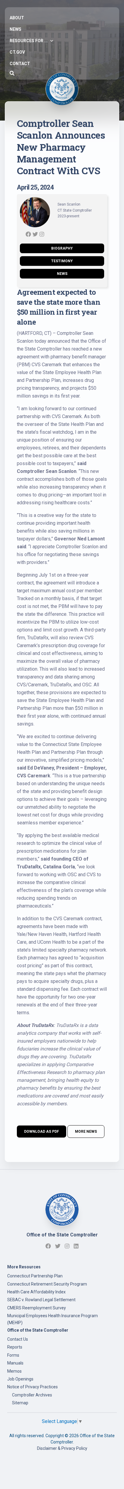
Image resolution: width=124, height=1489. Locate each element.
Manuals (15, 1363)
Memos (14, 1371)
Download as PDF (41, 1131)
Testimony (62, 261)
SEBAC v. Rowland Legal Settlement (41, 1299)
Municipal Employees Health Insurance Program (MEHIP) (52, 1319)
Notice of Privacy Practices (32, 1386)
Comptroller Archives (32, 1395)
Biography (62, 248)
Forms (13, 1355)
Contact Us (17, 1339)
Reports (14, 1347)
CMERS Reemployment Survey (36, 1307)
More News (86, 1131)
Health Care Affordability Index (36, 1291)
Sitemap (20, 1402)
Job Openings (20, 1379)
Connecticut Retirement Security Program (47, 1284)
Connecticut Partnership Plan (35, 1275)
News (62, 274)
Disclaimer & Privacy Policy (62, 1448)
